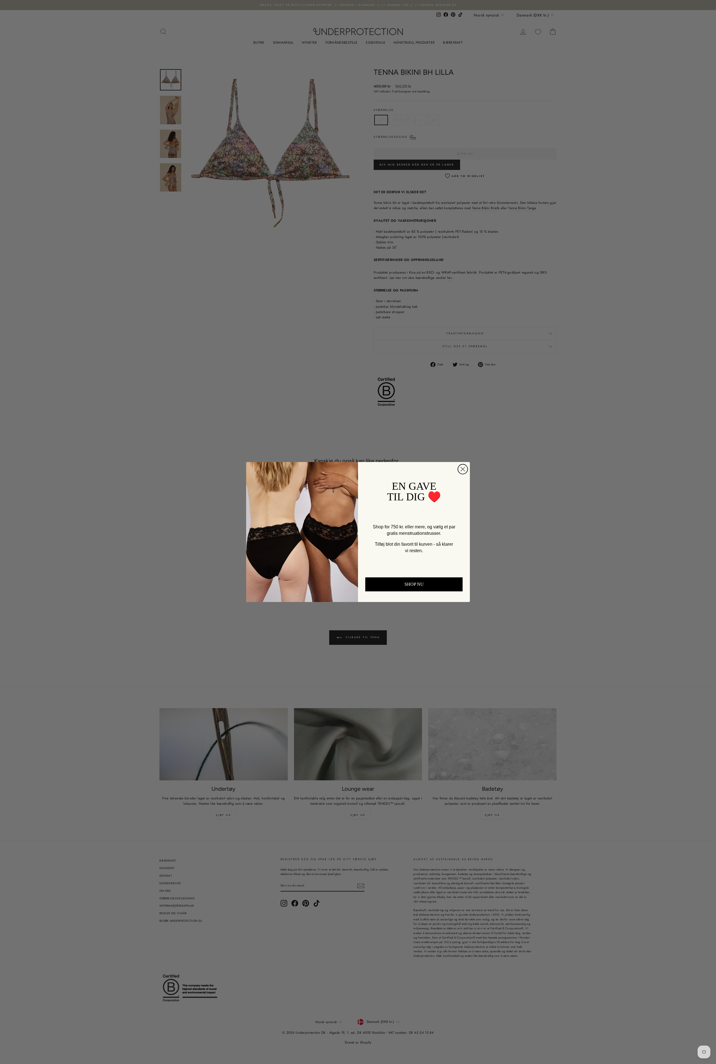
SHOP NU (414, 584)
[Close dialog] (463, 469)
